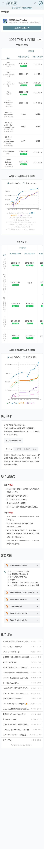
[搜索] (35, 3)
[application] (22, 209)
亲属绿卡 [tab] (18, 449)
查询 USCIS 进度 (20, 28)
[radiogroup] (22, 183)
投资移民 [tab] (27, 449)
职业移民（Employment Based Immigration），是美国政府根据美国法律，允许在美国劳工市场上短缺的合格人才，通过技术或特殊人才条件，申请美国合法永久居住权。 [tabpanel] (22, 460)
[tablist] (21, 449)
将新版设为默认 (27, 8)
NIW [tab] (35, 449)
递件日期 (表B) (31, 183)
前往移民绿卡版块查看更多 (20, 745)
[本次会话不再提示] (41, 8)
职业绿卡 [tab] (9, 449)
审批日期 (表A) (15, 183)
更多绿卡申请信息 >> (13, 441)
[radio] (8, 183)
